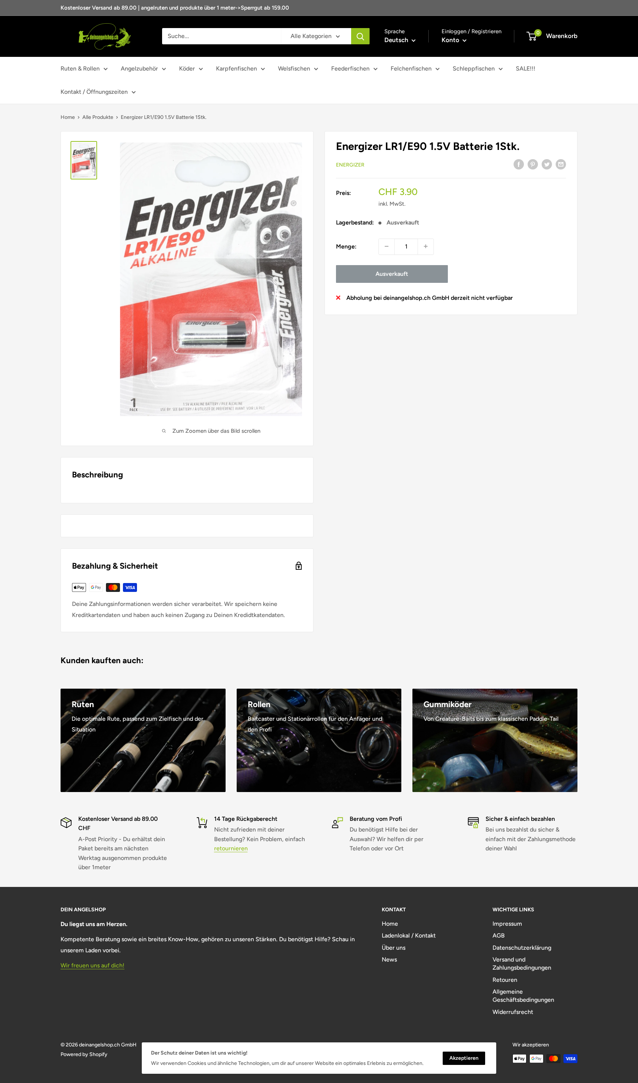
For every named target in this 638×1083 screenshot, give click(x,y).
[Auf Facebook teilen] (519, 163)
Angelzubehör (139, 68)
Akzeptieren (463, 1058)
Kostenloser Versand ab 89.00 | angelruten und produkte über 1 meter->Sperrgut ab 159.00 (175, 7)
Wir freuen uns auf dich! (92, 965)
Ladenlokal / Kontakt (409, 935)
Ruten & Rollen (80, 68)
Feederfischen (350, 68)
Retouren (505, 979)
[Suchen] (360, 36)
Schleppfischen (474, 68)
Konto (451, 40)
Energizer (350, 164)
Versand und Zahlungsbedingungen (522, 963)
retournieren (231, 848)
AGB (499, 935)
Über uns (393, 947)
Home (68, 117)
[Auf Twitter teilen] (547, 163)
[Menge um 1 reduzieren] (386, 246)
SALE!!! (525, 68)
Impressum (507, 923)
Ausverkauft (391, 273)
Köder (187, 68)
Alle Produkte (97, 117)
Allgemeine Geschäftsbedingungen (523, 995)
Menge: (346, 246)
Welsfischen (294, 68)
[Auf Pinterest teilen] (533, 163)
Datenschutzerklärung (522, 947)
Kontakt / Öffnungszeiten (94, 91)
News (389, 959)
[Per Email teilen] (561, 163)
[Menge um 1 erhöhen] (425, 246)
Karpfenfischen (236, 68)
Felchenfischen (411, 68)
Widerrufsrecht (513, 1011)
